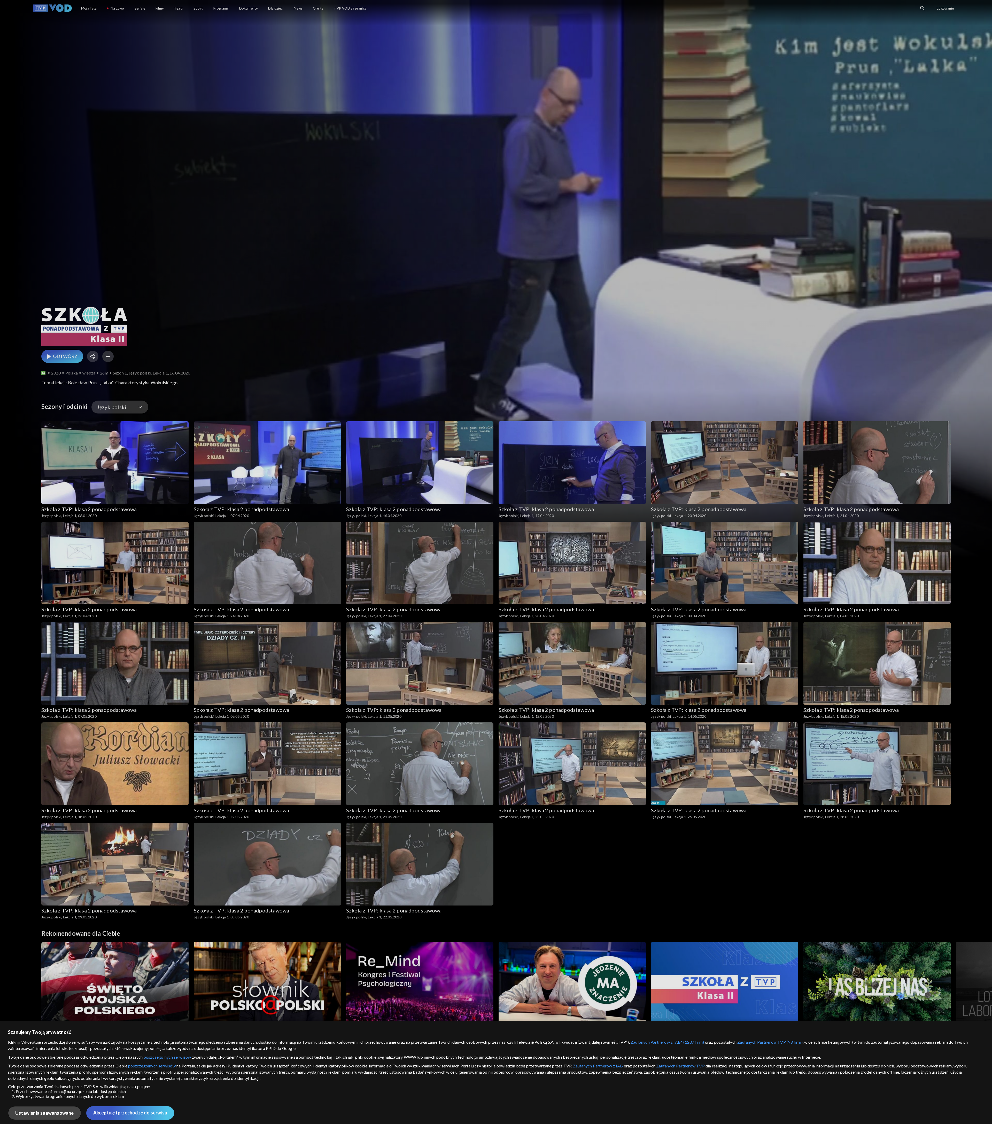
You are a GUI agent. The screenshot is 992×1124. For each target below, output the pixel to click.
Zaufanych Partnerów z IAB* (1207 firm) (667, 1042)
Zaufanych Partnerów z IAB (598, 1065)
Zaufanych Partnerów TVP (680, 1065)
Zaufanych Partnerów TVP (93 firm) (770, 1042)
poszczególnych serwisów (167, 1057)
